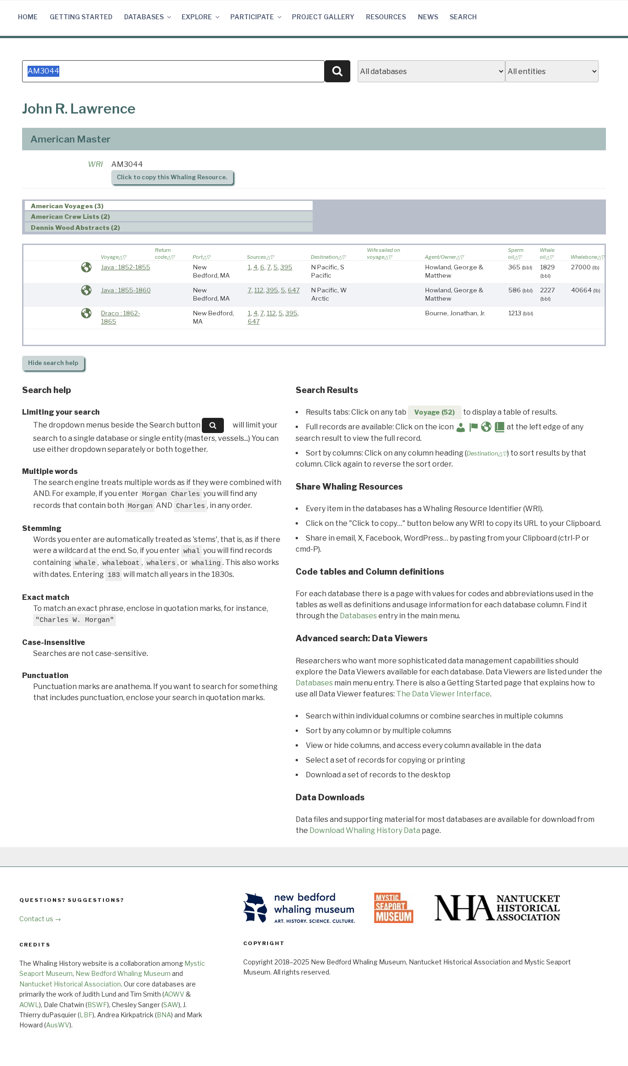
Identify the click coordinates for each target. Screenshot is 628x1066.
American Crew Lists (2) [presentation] (70, 216)
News (428, 17)
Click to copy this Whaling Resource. (172, 177)
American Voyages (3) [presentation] (67, 206)
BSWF (97, 1005)
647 (294, 290)
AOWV (174, 994)
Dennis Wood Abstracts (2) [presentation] (75, 227)
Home (28, 17)
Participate (252, 17)
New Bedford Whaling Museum (123, 973)
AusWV (57, 1025)
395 (286, 267)
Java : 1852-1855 (125, 267)
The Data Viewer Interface (443, 694)
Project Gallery (323, 17)
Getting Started (81, 17)
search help (53, 362)
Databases (144, 17)
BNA (164, 1015)
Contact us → (40, 919)
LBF (86, 1015)
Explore (197, 17)
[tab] (169, 206)
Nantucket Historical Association (70, 984)
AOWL (29, 1005)
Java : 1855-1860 (126, 290)
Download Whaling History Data (364, 830)
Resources (386, 17)
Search (463, 17)
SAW (170, 1005)
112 (258, 290)
